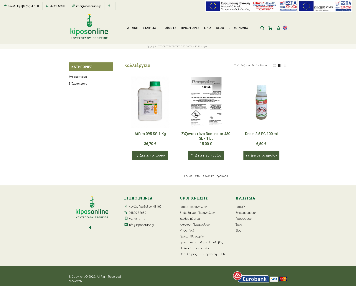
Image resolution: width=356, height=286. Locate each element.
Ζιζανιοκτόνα (78, 83)
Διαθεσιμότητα (190, 218)
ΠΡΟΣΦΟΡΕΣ (190, 28)
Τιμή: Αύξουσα (242, 65)
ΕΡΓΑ (208, 28)
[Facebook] (109, 6)
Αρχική (150, 46)
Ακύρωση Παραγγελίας (195, 224)
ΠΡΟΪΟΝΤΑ (169, 28)
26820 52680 (58, 6)
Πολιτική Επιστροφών (194, 248)
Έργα (238, 224)
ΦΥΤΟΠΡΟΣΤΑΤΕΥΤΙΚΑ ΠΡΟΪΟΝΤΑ (174, 46)
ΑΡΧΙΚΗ (132, 28)
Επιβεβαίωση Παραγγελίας (197, 212)
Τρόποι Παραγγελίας (193, 207)
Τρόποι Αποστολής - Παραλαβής (201, 242)
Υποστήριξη (187, 230)
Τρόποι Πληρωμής (192, 236)
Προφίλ (240, 207)
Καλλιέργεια (201, 46)
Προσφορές (243, 218)
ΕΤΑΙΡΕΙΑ (149, 28)
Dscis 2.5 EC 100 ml (261, 134)
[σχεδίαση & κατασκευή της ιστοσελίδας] (75, 280)
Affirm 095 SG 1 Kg (150, 134)
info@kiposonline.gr (88, 6)
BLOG (220, 28)
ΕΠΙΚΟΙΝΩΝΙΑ (238, 28)
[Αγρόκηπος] (90, 228)
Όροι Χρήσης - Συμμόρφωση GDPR (202, 254)
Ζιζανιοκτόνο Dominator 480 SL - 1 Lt (205, 136)
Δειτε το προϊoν (152, 155)
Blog (238, 230)
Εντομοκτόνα (78, 77)
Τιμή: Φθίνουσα (261, 65)
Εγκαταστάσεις (245, 212)
